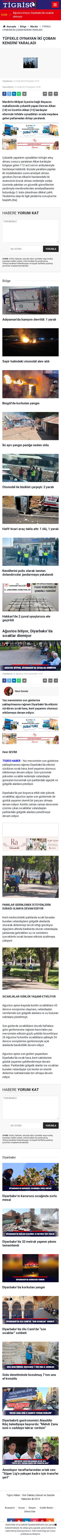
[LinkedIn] (14, 94)
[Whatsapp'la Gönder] (19, 94)
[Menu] (55, 5)
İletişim (32, 1508)
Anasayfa (11, 26)
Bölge (23, 26)
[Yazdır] (24, 94)
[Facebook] (4, 94)
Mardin (34, 26)
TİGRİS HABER (11, 760)
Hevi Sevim (21, 691)
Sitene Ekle (29, 1511)
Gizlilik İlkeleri (46, 1508)
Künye (21, 1508)
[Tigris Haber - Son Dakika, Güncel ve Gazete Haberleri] (19, 4)
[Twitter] (9, 94)
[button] (45, 94)
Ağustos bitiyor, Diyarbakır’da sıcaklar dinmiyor (33, 14)
